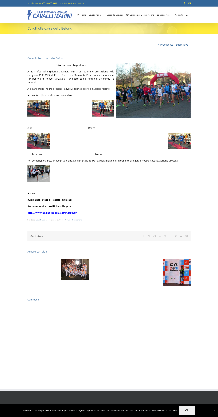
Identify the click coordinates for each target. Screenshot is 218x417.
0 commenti (77, 220)
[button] (187, 15)
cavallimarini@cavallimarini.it (72, 3)
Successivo (182, 44)
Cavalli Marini (41, 220)
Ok (187, 410)
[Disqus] (109, 345)
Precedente (166, 44)
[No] (214, 410)
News (67, 220)
